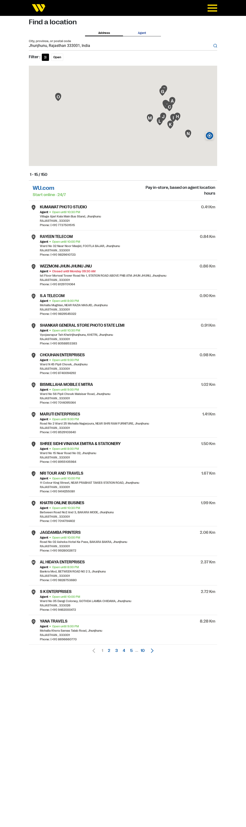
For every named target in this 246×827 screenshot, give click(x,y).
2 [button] (109, 651)
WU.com (43, 188)
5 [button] (131, 651)
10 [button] (143, 651)
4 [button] (124, 651)
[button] (151, 651)
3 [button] (116, 651)
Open (57, 57)
